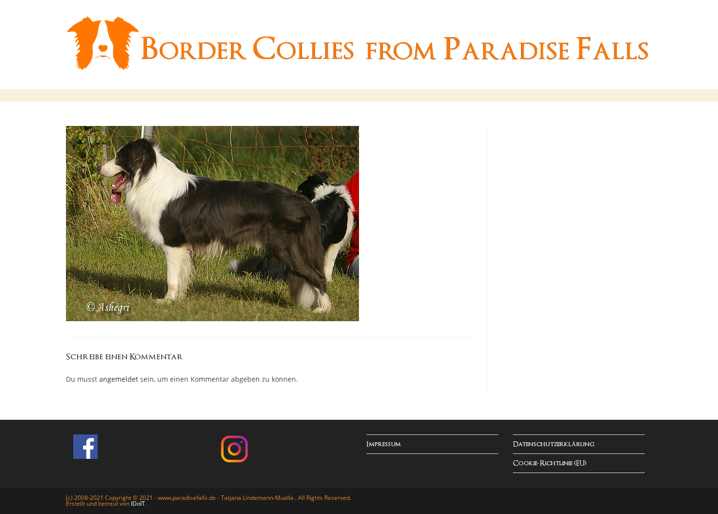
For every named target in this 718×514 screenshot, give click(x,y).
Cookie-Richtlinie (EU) (550, 463)
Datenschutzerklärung (553, 444)
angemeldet (118, 379)
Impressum (383, 444)
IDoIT (138, 503)
